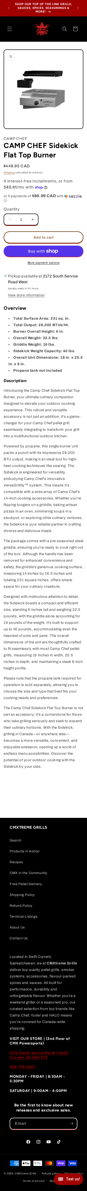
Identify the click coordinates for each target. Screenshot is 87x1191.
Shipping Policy (22, 895)
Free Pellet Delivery (26, 884)
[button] (9, 29)
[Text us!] (68, 1181)
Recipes (16, 862)
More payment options (44, 262)
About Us (17, 927)
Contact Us (19, 938)
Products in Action (25, 851)
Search (16, 840)
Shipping (9, 172)
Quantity (11, 209)
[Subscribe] (71, 1124)
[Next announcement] (78, 8)
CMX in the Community (28, 873)
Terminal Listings (23, 916)
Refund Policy (21, 906)
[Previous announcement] (9, 8)
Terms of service (34, 1180)
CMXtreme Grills (25, 1173)
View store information (26, 295)
